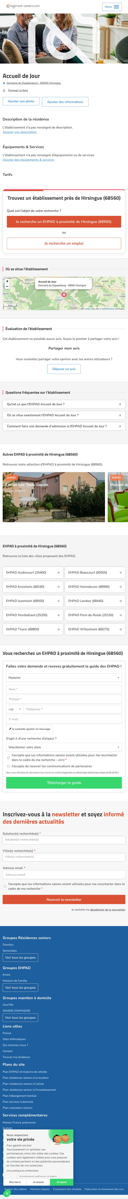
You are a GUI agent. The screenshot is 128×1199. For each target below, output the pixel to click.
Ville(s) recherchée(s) (18, 851)
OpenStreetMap (108, 308)
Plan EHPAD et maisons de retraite (25, 1072)
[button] (7, 1193)
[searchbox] (64, 839)
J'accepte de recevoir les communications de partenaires (52, 766)
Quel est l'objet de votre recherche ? (34, 211)
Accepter (62, 1182)
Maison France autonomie (19, 1122)
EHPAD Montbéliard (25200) (26, 615)
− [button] (7, 286)
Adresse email (13, 868)
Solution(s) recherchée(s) (20, 833)
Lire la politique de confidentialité (22, 1171)
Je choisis (38, 1182)
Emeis (6, 975)
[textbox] (14, 709)
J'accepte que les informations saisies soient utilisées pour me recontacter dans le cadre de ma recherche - (64, 757)
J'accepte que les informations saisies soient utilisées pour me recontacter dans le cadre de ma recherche (66, 886)
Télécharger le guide (64, 782)
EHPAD (7, 1128)
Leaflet (87, 308)
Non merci (14, 1182)
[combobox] (14, 709)
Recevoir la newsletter (64, 899)
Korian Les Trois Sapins (26, 484)
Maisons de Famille (15, 981)
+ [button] (7, 281)
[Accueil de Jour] (64, 294)
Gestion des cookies (15, 1189)
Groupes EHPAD (17, 968)
